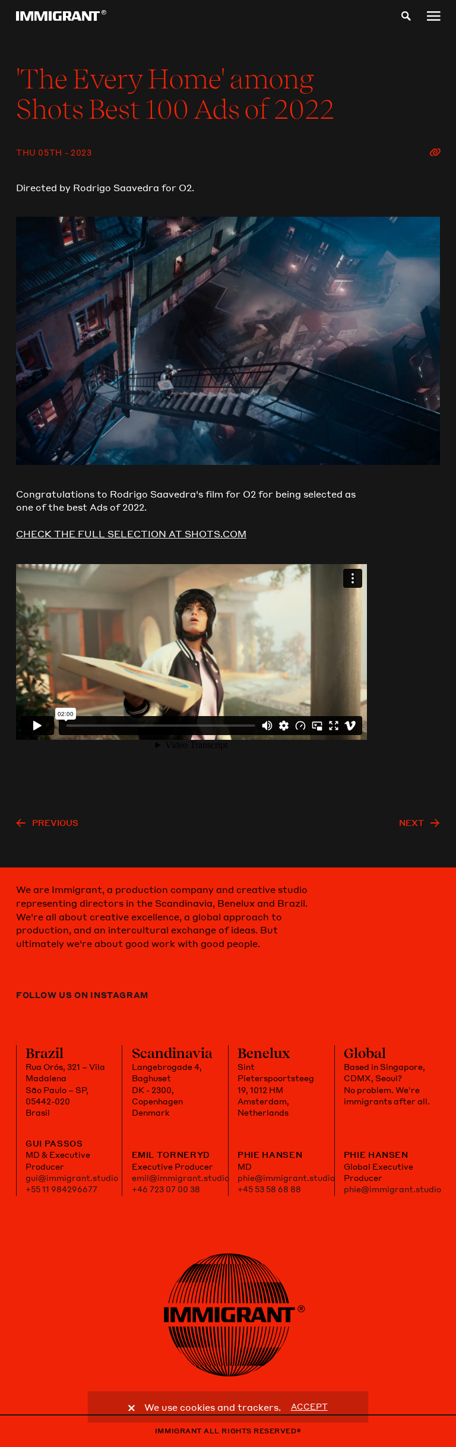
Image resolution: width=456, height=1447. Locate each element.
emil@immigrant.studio (180, 1178)
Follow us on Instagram (82, 995)
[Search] (406, 16)
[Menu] (433, 16)
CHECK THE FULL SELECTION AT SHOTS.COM (131, 534)
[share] (435, 153)
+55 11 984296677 (61, 1189)
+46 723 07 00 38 (166, 1189)
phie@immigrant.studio (286, 1178)
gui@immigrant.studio (72, 1178)
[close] (131, 1408)
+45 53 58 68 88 (269, 1189)
